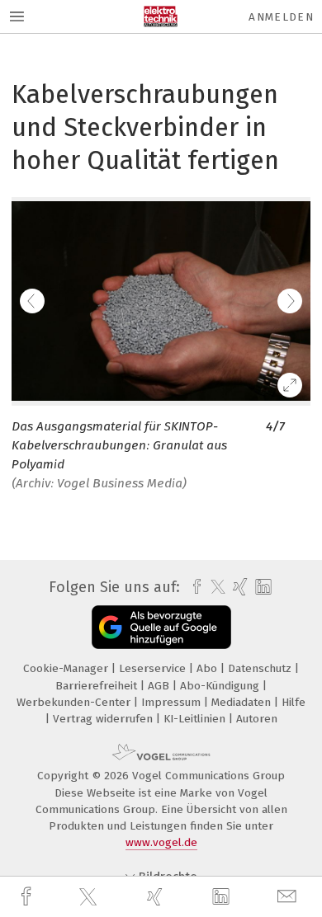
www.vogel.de (161, 842)
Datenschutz (261, 668)
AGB (160, 686)
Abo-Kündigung (221, 686)
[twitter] (90, 897)
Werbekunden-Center (75, 702)
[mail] (289, 897)
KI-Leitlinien (196, 719)
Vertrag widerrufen (104, 719)
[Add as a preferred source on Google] (161, 627)
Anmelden (281, 17)
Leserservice (154, 668)
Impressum (172, 702)
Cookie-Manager (67, 668)
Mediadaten (242, 702)
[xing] (156, 896)
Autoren (256, 719)
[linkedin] (223, 897)
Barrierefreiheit (97, 686)
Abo (208, 668)
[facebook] (28, 897)
